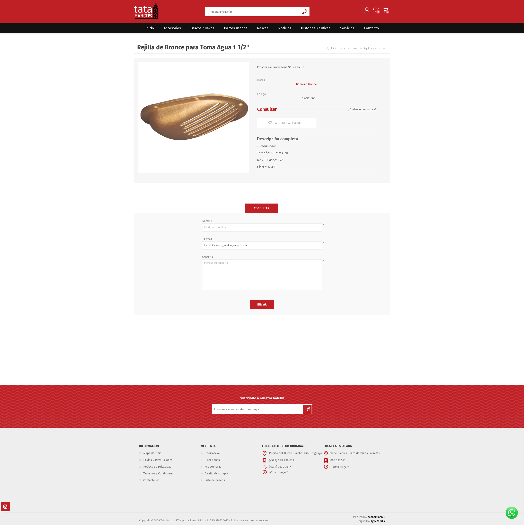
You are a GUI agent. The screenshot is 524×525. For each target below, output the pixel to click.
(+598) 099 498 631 (281, 460)
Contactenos (151, 480)
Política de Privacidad (157, 466)
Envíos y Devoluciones (158, 460)
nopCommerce (376, 516)
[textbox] (253, 11)
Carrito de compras (385, 10)
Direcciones (212, 460)
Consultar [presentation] (261, 208)
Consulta (207, 256)
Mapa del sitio (152, 453)
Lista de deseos (215, 480)
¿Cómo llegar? (278, 472)
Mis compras (213, 466)
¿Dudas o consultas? (362, 109)
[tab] (261, 208)
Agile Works (378, 521)
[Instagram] (5, 506)
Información (212, 453)
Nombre (207, 220)
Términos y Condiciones (158, 473)
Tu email (207, 238)
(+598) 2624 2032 (280, 467)
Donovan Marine (306, 84)
